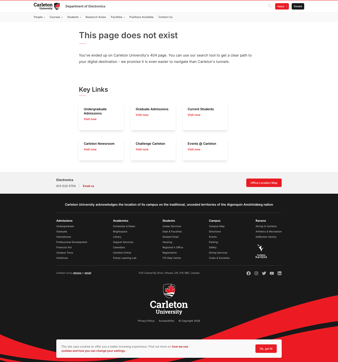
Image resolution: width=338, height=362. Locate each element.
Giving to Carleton (266, 226)
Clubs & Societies (219, 257)
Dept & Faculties (172, 231)
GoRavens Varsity (266, 236)
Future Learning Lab (124, 257)
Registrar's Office (172, 247)
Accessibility (166, 320)
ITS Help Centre (171, 257)
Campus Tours (64, 252)
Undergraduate (65, 226)
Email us (88, 186)
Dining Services (218, 252)
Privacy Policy (146, 320)
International (63, 236)
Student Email (170, 236)
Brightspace (120, 231)
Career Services (171, 226)
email (88, 272)
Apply (280, 6)
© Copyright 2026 (189, 320)
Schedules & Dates (124, 226)
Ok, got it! (266, 348)
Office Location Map (264, 183)
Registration (169, 252)
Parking (213, 242)
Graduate (61, 231)
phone (77, 272)
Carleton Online (122, 252)
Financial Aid (64, 247)
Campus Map (217, 226)
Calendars (119, 247)
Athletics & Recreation (269, 231)
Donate (298, 6)
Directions (215, 231)
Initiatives (62, 257)
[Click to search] (270, 6)
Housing (167, 242)
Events (213, 236)
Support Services (123, 242)
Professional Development (71, 242)
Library (117, 236)
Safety (213, 247)
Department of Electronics (85, 6)
